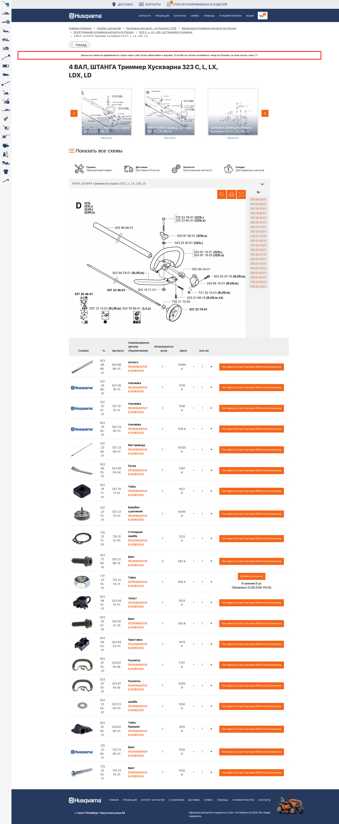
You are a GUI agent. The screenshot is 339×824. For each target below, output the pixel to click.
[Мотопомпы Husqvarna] (5, 145)
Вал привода (136, 445)
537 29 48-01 (258, 204)
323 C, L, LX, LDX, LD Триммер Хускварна (165, 32)
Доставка (125, 4)
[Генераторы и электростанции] (5, 127)
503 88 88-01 (258, 199)
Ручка (132, 466)
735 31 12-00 (258, 236)
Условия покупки (230, 16)
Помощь (209, 16)
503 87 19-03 (258, 263)
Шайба (132, 702)
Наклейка (134, 383)
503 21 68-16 (258, 240)
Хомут (132, 598)
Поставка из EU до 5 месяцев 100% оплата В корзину (251, 367)
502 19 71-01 (258, 227)
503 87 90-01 (258, 277)
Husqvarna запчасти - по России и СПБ (151, 28)
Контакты (152, 4)
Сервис (195, 16)
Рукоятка (134, 660)
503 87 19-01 (258, 268)
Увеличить (106, 137)
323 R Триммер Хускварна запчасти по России (104, 32)
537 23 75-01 (258, 231)
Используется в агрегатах (137, 368)
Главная (114, 800)
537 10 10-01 (258, 208)
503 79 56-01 (258, 213)
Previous (74, 113)
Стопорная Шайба (135, 534)
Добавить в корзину (251, 576)
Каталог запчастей (109, 28)
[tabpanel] (106, 113)
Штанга (133, 362)
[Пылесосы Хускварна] (5, 154)
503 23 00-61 (258, 272)
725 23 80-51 (258, 282)
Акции (250, 16)
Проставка (135, 640)
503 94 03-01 (258, 259)
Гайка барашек (134, 725)
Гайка (132, 487)
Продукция (162, 16)
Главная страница (80, 28)
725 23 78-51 (258, 286)
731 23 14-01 (258, 245)
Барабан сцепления (135, 509)
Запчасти (145, 16)
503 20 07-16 (258, 254)
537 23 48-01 (258, 217)
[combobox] (169, 183)
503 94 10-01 (258, 250)
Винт (131, 557)
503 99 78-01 (258, 222)
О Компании (176, 800)
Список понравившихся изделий (199, 3)
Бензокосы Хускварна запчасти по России (209, 28)
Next (265, 113)
